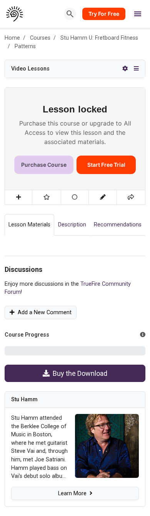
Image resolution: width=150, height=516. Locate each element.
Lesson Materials (29, 224)
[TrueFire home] (14, 14)
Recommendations (118, 224)
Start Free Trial (106, 164)
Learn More (74, 493)
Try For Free (103, 13)
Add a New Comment (43, 312)
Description (72, 224)
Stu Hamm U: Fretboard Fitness (99, 38)
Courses (40, 38)
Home (12, 38)
